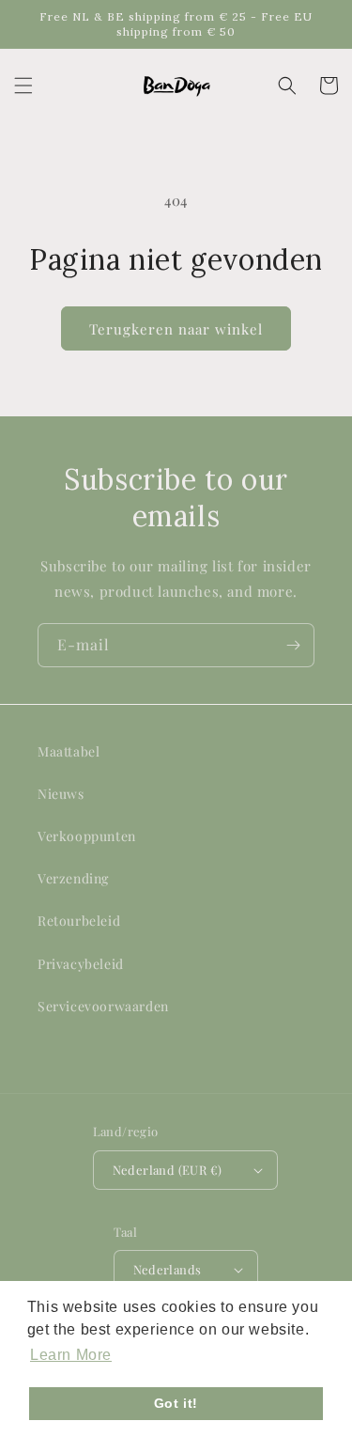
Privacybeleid (81, 964)
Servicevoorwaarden (103, 1006)
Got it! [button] (176, 1403)
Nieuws (61, 794)
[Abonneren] (293, 645)
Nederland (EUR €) (167, 1170)
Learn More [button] (71, 1355)
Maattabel (68, 751)
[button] (23, 85)
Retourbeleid (79, 920)
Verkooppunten (87, 836)
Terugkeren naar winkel (176, 329)
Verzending (73, 878)
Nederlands (167, 1269)
